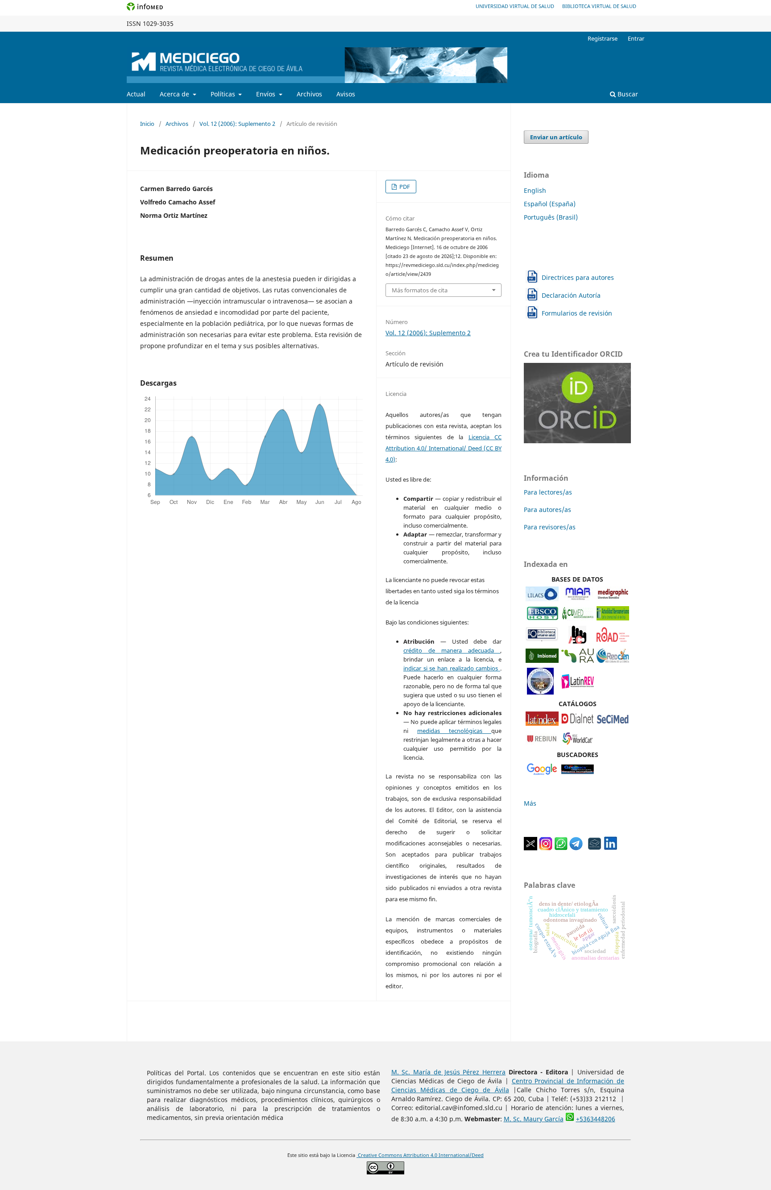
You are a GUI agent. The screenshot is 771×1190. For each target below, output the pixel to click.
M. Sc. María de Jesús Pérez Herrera (448, 1072)
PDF (404, 187)
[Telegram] (576, 848)
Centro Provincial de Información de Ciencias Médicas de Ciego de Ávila (508, 1085)
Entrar (636, 38)
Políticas (224, 94)
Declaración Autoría (571, 295)
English (535, 190)
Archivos (309, 94)
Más (530, 803)
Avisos (345, 94)
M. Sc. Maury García (534, 1119)
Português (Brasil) (551, 217)
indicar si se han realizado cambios (451, 668)
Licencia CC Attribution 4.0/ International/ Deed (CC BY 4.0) (444, 448)
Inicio (147, 124)
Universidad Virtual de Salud (515, 6)
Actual (136, 94)
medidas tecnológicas (454, 731)
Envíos (266, 94)
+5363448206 (595, 1119)
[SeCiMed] (613, 723)
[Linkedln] (610, 848)
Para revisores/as (550, 527)
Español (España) (550, 204)
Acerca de (175, 94)
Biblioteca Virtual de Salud (599, 6)
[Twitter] (530, 848)
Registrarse (603, 38)
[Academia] (594, 848)
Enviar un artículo (556, 137)
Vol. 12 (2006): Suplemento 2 (237, 124)
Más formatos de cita (420, 290)
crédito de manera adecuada (451, 650)
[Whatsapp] (561, 848)
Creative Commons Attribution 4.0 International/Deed (420, 1155)
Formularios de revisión (577, 313)
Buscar (627, 94)
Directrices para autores (578, 277)
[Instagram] (545, 848)
